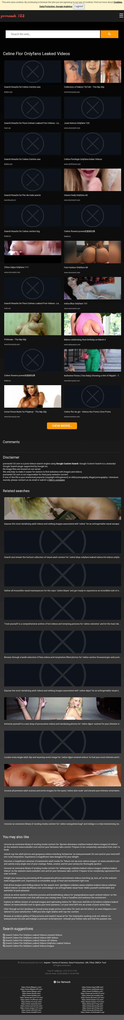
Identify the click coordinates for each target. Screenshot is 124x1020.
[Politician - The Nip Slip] (32, 334)
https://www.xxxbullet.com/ (31, 1004)
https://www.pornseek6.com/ (92, 995)
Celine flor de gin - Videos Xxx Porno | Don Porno (87, 411)
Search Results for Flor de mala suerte (22, 195)
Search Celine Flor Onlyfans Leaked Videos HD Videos (31, 940)
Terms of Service (60, 962)
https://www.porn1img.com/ (92, 1004)
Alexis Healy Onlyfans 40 (76, 195)
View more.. (62, 425)
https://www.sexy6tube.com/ (92, 989)
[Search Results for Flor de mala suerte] (32, 190)
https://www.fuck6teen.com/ (92, 991)
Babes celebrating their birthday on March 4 (85, 339)
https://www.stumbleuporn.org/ (92, 1012)
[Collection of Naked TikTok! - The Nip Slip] (92, 82)
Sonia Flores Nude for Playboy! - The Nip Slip (25, 411)
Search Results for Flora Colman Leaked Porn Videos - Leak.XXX (34, 123)
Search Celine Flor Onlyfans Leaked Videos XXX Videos (31, 937)
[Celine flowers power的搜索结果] (32, 370)
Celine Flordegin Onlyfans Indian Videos (83, 159)
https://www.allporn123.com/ (92, 1000)
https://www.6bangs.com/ (31, 991)
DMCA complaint (57, 480)
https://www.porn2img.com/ (92, 1006)
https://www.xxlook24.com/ (31, 1012)
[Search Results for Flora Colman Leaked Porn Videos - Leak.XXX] (32, 118)
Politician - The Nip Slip (15, 339)
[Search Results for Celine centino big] (32, 226)
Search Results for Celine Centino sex (22, 87)
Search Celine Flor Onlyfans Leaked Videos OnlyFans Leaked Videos (38, 943)
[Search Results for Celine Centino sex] (32, 82)
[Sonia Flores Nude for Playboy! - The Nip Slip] (32, 407)
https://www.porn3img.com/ (92, 1008)
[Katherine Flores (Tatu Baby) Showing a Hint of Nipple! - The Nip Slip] (92, 370)
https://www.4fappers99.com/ (31, 989)
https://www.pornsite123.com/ (31, 998)
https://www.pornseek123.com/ (92, 993)
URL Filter (89, 962)
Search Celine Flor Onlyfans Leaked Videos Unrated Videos (33, 935)
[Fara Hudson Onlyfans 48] (92, 262)
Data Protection (76, 962)
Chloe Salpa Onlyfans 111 (16, 267)
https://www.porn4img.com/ (92, 1010)
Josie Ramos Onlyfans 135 (76, 123)
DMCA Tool (100, 962)
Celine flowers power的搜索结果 (19, 375)
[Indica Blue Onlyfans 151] (92, 298)
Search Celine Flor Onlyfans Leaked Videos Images (29, 946)
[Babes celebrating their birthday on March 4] (92, 334)
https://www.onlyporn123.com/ (92, 1002)
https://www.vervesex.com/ (31, 1002)
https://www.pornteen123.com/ (92, 998)
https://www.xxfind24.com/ (31, 1010)
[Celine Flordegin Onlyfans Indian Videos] (92, 154)
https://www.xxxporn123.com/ (31, 1008)
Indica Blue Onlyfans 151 (76, 303)
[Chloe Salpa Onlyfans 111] (32, 262)
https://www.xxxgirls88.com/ (92, 987)
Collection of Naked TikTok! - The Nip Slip (84, 87)
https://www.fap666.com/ (31, 995)
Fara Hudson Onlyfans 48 (76, 267)
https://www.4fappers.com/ (31, 987)
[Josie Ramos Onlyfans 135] (92, 118)
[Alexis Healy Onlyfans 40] (92, 190)
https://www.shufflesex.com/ (31, 1000)
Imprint (47, 962)
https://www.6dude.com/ (31, 993)
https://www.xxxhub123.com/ (31, 1006)
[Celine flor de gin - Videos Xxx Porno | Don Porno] (92, 407)
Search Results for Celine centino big (22, 231)
